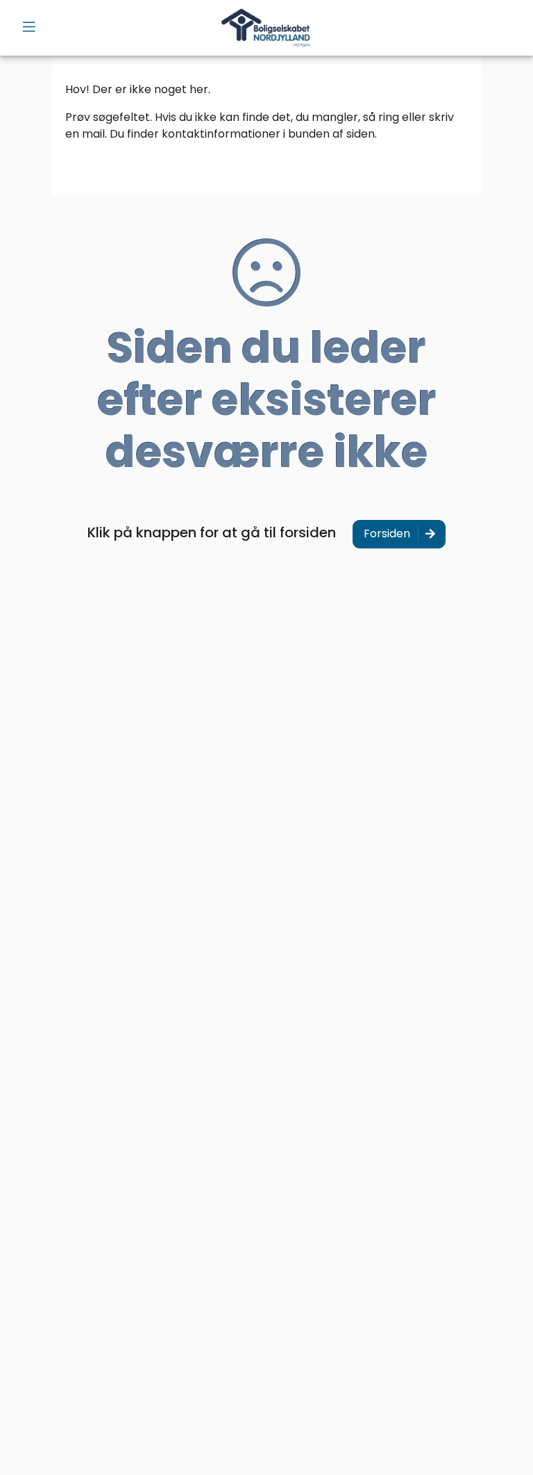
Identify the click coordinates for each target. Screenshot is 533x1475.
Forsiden (387, 533)
